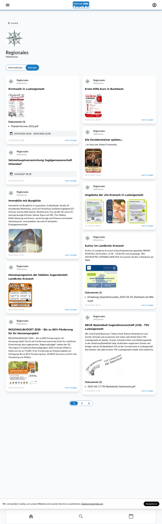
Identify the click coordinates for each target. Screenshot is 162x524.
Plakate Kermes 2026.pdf (24, 126)
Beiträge (32, 67)
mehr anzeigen (71, 140)
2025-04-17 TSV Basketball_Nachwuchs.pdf (111, 386)
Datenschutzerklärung (92, 503)
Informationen (15, 67)
